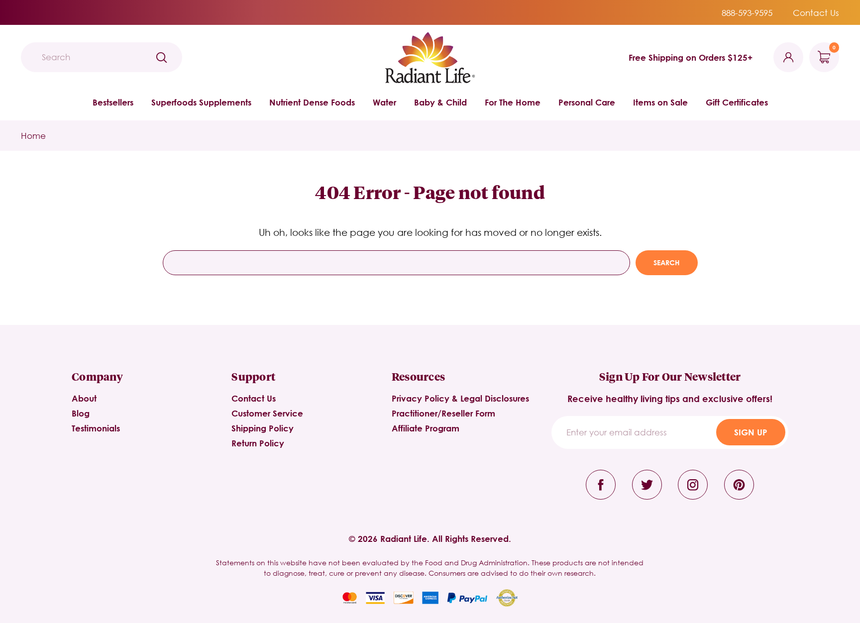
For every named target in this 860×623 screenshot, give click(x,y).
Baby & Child (440, 102)
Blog (81, 413)
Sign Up (750, 432)
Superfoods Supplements (201, 102)
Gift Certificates (737, 102)
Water (384, 102)
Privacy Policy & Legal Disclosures (460, 398)
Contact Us (816, 12)
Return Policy (257, 443)
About (84, 398)
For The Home (512, 102)
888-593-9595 (747, 12)
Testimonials (96, 428)
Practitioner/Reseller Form (443, 413)
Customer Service (267, 413)
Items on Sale (660, 102)
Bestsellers (113, 102)
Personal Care (586, 102)
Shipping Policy (262, 428)
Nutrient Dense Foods (312, 102)
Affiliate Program (425, 428)
